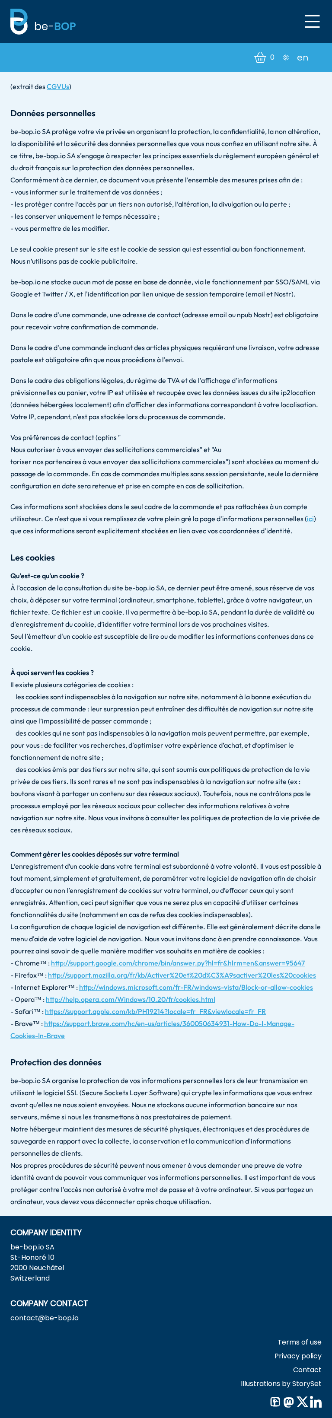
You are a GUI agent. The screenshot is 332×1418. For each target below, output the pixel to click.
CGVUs (58, 86)
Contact (307, 1370)
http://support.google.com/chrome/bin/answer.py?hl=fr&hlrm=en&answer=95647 (178, 963)
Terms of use (300, 1342)
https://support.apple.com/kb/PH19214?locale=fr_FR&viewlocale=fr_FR (155, 1011)
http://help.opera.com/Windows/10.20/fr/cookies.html (130, 999)
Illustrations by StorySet (281, 1384)
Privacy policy (298, 1356)
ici (310, 518)
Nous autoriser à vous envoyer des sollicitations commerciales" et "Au (115, 449)
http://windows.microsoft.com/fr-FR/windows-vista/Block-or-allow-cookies (196, 987)
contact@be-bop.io (44, 1318)
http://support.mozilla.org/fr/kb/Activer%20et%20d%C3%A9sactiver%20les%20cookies (182, 975)
